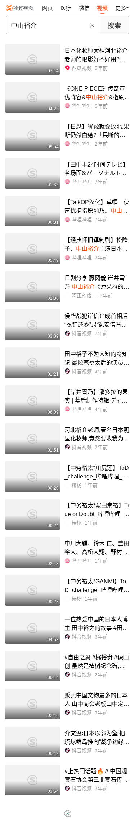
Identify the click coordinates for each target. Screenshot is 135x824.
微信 (84, 8)
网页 (47, 8)
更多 (120, 8)
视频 (102, 8)
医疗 (65, 8)
